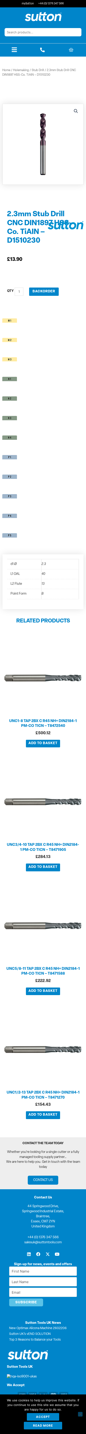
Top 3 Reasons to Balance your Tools (35, 1340)
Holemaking (21, 70)
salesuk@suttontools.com (43, 1242)
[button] (76, 111)
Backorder (44, 291)
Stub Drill (38, 70)
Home (6, 70)
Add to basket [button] (43, 743)
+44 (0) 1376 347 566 (43, 1237)
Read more (43, 1425)
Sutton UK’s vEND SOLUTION (30, 1334)
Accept (43, 1417)
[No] (80, 1414)
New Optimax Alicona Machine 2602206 (38, 1328)
